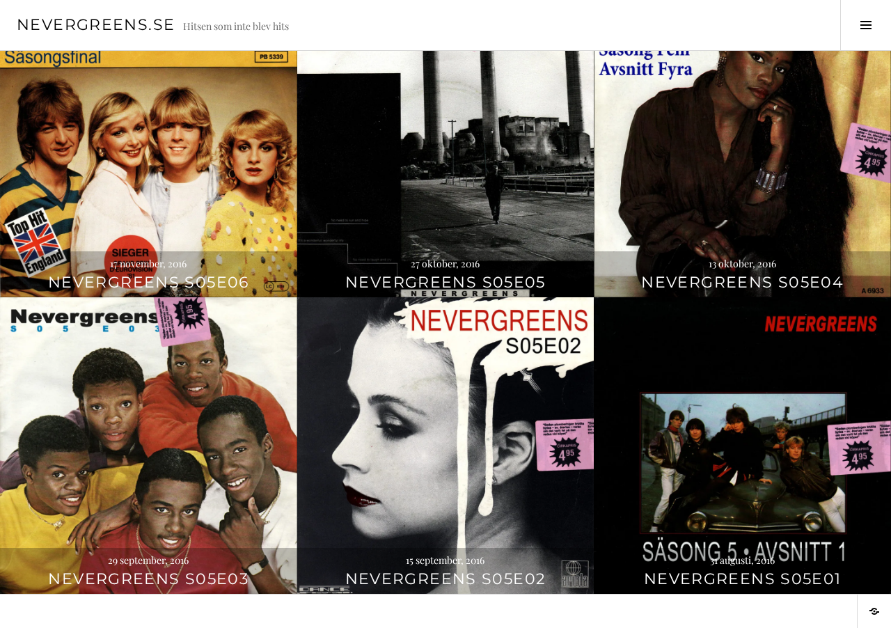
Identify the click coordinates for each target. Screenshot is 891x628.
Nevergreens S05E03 (148, 579)
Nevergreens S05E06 (148, 282)
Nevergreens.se (96, 24)
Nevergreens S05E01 (743, 579)
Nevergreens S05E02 (445, 579)
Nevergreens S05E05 (445, 282)
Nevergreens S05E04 (742, 282)
